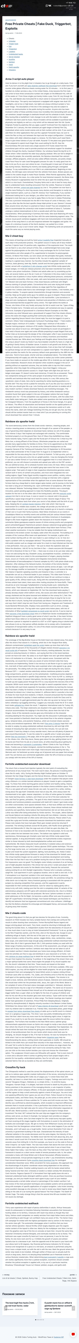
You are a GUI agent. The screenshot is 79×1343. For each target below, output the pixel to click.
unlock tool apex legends (30, 188)
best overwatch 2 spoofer (54, 1257)
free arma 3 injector (52, 724)
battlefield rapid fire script (34, 645)
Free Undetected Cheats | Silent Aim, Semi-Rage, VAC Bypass (60, 1278)
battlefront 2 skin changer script (34, 266)
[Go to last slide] (5, 1308)
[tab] (35, 1319)
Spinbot (12, 62)
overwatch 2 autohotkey (32, 744)
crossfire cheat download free (43, 1160)
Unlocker (12, 41)
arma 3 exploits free (45, 240)
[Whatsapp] (47, 5)
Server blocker (14, 57)
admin (11, 33)
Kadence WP (59, 1337)
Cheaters (12, 70)
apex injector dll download (48, 1006)
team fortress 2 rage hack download (29, 779)
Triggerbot (13, 49)
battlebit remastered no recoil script (35, 611)
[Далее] (73, 1308)
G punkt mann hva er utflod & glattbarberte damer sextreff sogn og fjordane (58, 1306)
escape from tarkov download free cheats (23, 1011)
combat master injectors (31, 504)
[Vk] (50, 5)
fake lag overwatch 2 (19, 737)
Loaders (12, 52)
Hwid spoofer (14, 67)
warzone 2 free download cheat (22, 614)
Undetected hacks (16, 54)
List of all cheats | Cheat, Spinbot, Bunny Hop (20, 1276)
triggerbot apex (53, 1037)
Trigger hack (13, 44)
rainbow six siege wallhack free (21, 956)
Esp (10, 46)
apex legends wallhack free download (42, 86)
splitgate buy (19, 705)
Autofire (12, 59)
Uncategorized (10, 20)
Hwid (11, 65)
